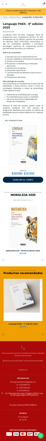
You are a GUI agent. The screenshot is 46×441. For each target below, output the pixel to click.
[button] (3, 260)
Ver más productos (22, 200)
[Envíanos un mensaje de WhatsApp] (41, 436)
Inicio (5, 17)
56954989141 (24, 390)
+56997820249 (24, 388)
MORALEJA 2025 (14, 17)
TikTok (24, 420)
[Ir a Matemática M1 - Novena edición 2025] (23, 227)
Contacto (23, 370)
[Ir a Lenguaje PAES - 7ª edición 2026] (23, 300)
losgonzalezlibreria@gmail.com (24, 382)
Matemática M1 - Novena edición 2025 (23, 251)
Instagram (24, 417)
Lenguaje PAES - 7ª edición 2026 (23, 324)
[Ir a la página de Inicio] (23, 4)
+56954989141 (24, 385)
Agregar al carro (23, 180)
